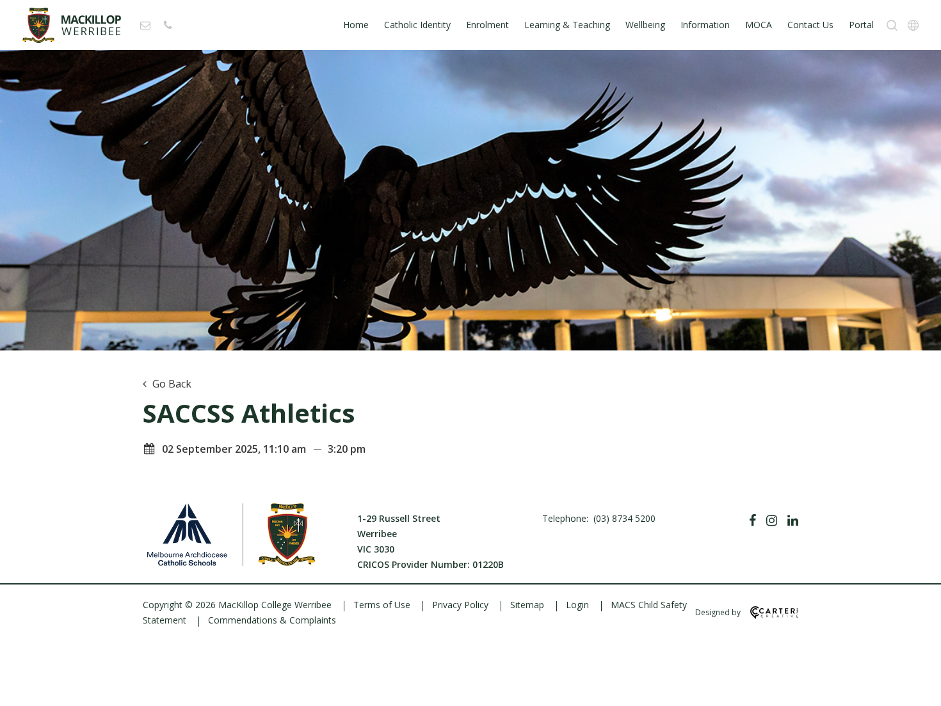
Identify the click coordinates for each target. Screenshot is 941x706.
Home (356, 25)
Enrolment (487, 25)
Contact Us (810, 25)
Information (705, 25)
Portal (861, 25)
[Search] (892, 25)
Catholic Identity (417, 25)
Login (577, 605)
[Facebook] (752, 520)
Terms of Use (381, 605)
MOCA (758, 25)
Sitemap (527, 605)
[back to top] (915, 685)
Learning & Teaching (567, 25)
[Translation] (913, 25)
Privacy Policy (460, 605)
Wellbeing (645, 25)
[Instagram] (771, 520)
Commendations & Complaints (272, 620)
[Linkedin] (792, 520)
